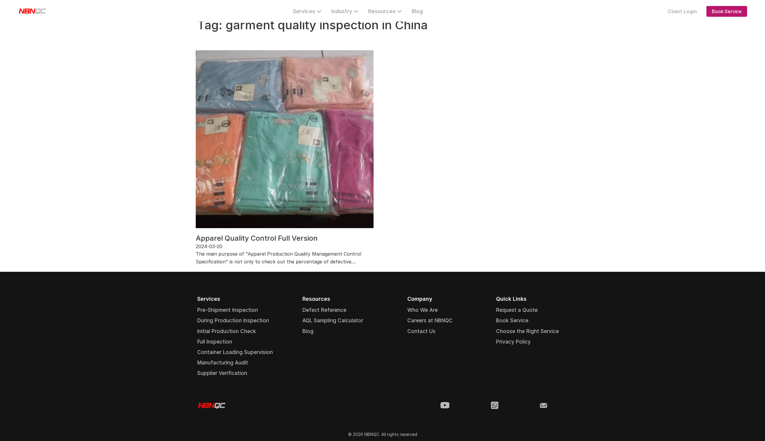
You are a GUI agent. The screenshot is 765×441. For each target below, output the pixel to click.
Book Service (727, 11)
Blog (417, 11)
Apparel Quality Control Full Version (257, 238)
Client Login (682, 11)
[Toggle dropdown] (319, 11)
